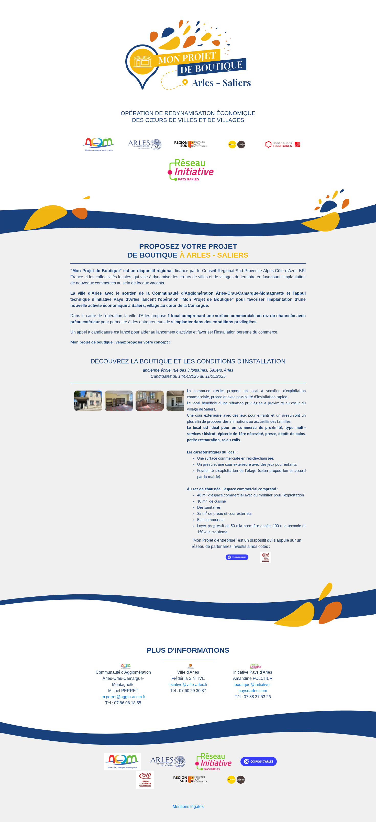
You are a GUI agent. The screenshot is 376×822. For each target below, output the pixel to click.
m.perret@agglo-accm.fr (123, 697)
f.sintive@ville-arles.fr (188, 684)
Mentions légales (188, 806)
